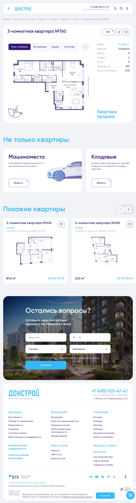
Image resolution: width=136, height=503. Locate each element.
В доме (55, 47)
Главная (6, 19)
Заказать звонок (100, 10)
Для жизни (15, 412)
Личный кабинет (59, 436)
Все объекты (19, 19)
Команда (98, 421)
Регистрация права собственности (61, 430)
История (98, 417)
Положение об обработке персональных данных (27, 483)
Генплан (42, 19)
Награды (98, 425)
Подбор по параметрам (20, 421)
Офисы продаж (101, 461)
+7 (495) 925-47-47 (99, 7)
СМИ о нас (56, 454)
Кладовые (13, 429)
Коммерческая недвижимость (17, 447)
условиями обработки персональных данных (79, 358)
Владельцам (59, 412)
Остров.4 (53, 19)
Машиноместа (15, 425)
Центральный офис (103, 457)
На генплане (39, 47)
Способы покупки (17, 433)
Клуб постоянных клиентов (64, 421)
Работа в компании (103, 437)
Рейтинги (98, 429)
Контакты (100, 451)
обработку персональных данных (77, 497)
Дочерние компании (104, 433)
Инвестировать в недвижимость (24, 437)
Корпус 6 (65, 19)
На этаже (69, 47)
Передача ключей (60, 425)
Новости (55, 450)
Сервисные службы (103, 465)
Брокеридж (56, 417)
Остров (32, 19)
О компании (101, 412)
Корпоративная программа (18, 456)
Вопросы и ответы (105, 445)
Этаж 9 (76, 19)
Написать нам (58, 458)
